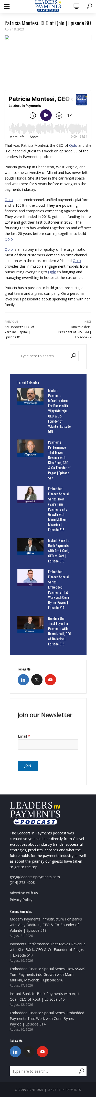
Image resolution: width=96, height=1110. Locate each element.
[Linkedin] (23, 679)
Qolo (73, 145)
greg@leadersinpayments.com (35, 876)
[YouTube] (50, 679)
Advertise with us (24, 892)
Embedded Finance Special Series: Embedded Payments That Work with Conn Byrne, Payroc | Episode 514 (58, 589)
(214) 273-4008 (22, 882)
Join (28, 765)
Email (24, 736)
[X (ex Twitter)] (36, 679)
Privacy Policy (21, 899)
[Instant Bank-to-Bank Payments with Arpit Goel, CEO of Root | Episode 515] (30, 546)
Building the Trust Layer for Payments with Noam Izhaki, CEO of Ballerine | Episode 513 (59, 631)
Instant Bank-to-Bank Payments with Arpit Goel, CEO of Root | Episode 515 (59, 550)
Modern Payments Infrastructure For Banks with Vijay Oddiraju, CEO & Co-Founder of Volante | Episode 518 (59, 411)
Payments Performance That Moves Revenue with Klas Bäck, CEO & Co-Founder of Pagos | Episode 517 (59, 459)
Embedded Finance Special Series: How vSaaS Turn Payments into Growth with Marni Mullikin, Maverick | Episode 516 (58, 509)
